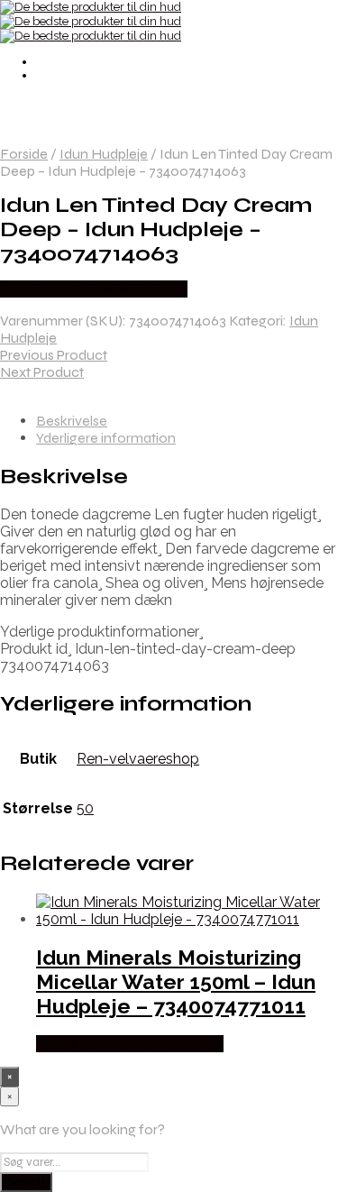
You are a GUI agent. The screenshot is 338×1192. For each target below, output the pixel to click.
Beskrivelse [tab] (71, 420)
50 (85, 808)
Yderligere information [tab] (106, 437)
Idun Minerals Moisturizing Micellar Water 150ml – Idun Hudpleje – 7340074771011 (175, 981)
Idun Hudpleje (103, 153)
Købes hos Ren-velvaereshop (93, 289)
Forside (24, 153)
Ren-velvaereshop (138, 758)
